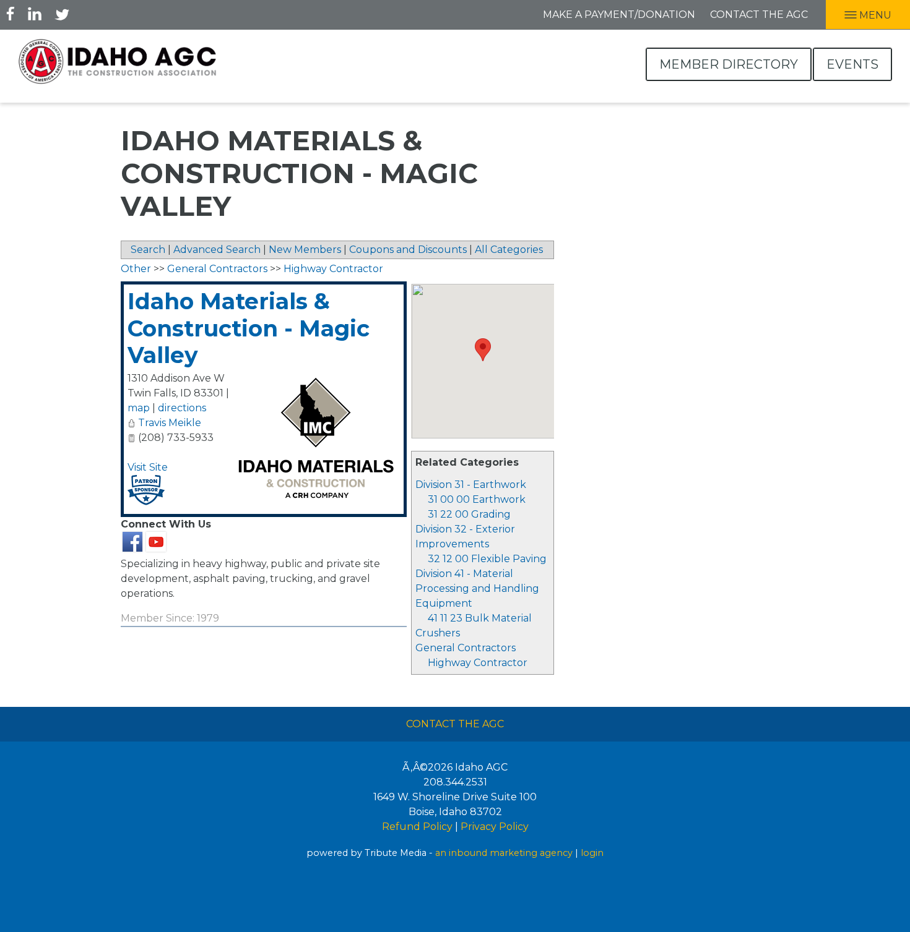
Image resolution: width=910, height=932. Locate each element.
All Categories (509, 249)
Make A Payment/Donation (619, 14)
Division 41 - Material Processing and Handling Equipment (477, 588)
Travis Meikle (169, 423)
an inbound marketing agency (504, 852)
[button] (483, 349)
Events (852, 64)
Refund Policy (417, 826)
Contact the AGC (759, 14)
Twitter (61, 13)
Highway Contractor (477, 663)
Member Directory (728, 64)
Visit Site (148, 467)
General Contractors (465, 648)
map (139, 408)
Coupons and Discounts (408, 249)
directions (182, 408)
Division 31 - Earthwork (470, 484)
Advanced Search (217, 249)
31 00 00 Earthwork (477, 499)
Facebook (10, 13)
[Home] (118, 61)
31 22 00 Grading (469, 514)
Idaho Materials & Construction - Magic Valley (249, 328)
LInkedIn (34, 13)
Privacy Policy (495, 826)
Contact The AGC (455, 724)
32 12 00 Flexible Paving (487, 559)
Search (148, 249)
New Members (305, 249)
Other (136, 269)
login (592, 852)
